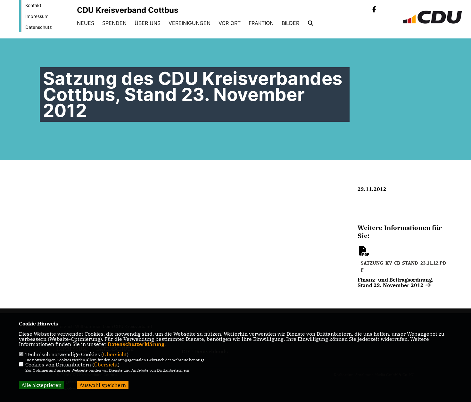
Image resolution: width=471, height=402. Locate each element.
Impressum (36, 16)
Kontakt (33, 5)
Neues (85, 23)
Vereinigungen (190, 23)
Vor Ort (230, 23)
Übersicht (115, 354)
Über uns (148, 23)
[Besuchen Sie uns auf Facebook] (374, 10)
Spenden (114, 23)
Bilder (290, 23)
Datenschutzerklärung (136, 344)
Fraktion (261, 23)
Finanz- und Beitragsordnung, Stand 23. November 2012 (396, 282)
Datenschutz (38, 27)
